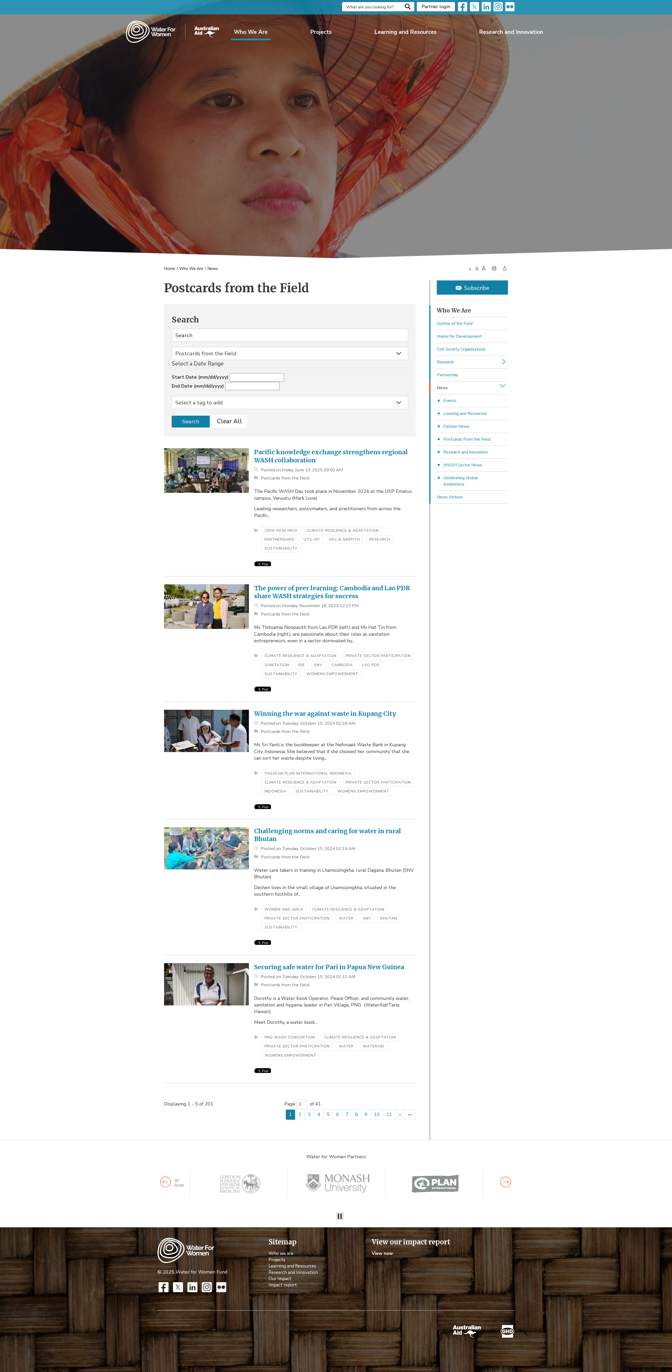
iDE (301, 664)
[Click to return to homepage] (172, 32)
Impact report (283, 1285)
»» (410, 1114)
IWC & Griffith (344, 539)
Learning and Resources (405, 32)
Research (379, 539)
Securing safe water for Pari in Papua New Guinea (329, 967)
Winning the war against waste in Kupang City (325, 713)
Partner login (436, 6)
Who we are (281, 1253)
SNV (318, 664)
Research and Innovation (511, 32)
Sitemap (283, 1242)
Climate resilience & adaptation (343, 530)
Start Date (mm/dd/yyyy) (200, 377)
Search (407, 6)
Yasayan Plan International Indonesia (308, 773)
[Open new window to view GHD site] (507, 1331)
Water (346, 918)
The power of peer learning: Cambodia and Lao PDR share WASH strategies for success (332, 592)
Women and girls (284, 909)
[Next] (505, 1182)
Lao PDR (370, 664)
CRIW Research (281, 530)
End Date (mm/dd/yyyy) (198, 386)
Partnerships (280, 539)
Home (169, 269)
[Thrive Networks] (337, 1183)
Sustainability (281, 548)
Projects (321, 32)
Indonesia (275, 791)
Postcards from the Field (285, 478)
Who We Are (251, 32)
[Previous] (165, 1182)
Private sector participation (378, 655)
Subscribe (476, 288)
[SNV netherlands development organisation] (240, 1183)
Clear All (229, 421)
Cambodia (342, 664)
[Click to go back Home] (186, 1250)
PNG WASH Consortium (290, 1037)
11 (389, 1114)
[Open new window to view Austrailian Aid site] (467, 1331)
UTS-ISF (312, 539)
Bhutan (388, 918)
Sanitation (277, 664)
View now (382, 1253)
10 (377, 1114)
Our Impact (280, 1279)
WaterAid (373, 1046)
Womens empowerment (332, 673)
